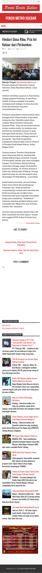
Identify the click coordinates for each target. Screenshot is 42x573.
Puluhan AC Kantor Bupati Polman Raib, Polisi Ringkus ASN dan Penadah (25, 473)
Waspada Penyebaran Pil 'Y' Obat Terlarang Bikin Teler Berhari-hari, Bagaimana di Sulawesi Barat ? (24, 343)
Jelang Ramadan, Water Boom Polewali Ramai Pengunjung (21, 243)
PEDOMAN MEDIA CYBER (13, 328)
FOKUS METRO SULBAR (21, 18)
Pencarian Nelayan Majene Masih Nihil (25, 491)
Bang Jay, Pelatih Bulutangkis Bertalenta (22, 399)
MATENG (13, 49)
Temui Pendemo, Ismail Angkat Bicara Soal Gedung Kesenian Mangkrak (25, 418)
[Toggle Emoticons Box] (3, 267)
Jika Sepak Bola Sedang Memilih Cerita (25, 507)
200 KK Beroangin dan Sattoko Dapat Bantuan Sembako (25, 360)
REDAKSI (6, 325)
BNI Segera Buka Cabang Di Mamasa (24, 436)
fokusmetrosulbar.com (26, 82)
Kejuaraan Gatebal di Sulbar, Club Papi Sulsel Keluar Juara (21, 251)
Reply (5, 49)
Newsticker (9, 31)
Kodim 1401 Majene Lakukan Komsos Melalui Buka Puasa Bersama (24, 379)
